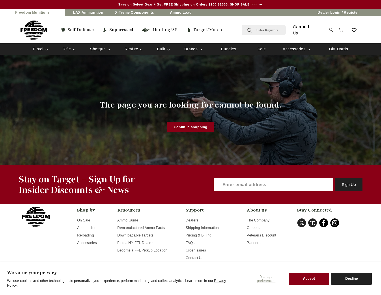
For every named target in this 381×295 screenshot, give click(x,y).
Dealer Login (329, 12)
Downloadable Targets (135, 235)
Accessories (294, 49)
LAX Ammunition (88, 12)
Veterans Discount (261, 235)
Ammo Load (181, 12)
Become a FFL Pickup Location (142, 250)
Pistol (38, 49)
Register (351, 12)
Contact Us (195, 258)
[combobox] (268, 30)
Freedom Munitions (32, 12)
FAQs (190, 243)
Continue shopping (190, 127)
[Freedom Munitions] (34, 30)
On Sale (83, 220)
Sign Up (349, 184)
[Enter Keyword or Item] (249, 30)
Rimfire (131, 49)
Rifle (66, 49)
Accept (309, 278)
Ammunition (86, 228)
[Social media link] (302, 222)
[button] (341, 30)
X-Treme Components (134, 12)
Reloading (85, 235)
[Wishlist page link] (354, 30)
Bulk (161, 49)
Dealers (192, 220)
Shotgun (98, 49)
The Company (258, 220)
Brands (191, 49)
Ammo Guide (127, 220)
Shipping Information (202, 228)
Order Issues (196, 250)
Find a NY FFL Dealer (135, 243)
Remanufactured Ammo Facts (141, 228)
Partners (253, 243)
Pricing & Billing (198, 235)
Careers (253, 228)
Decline (351, 278)
